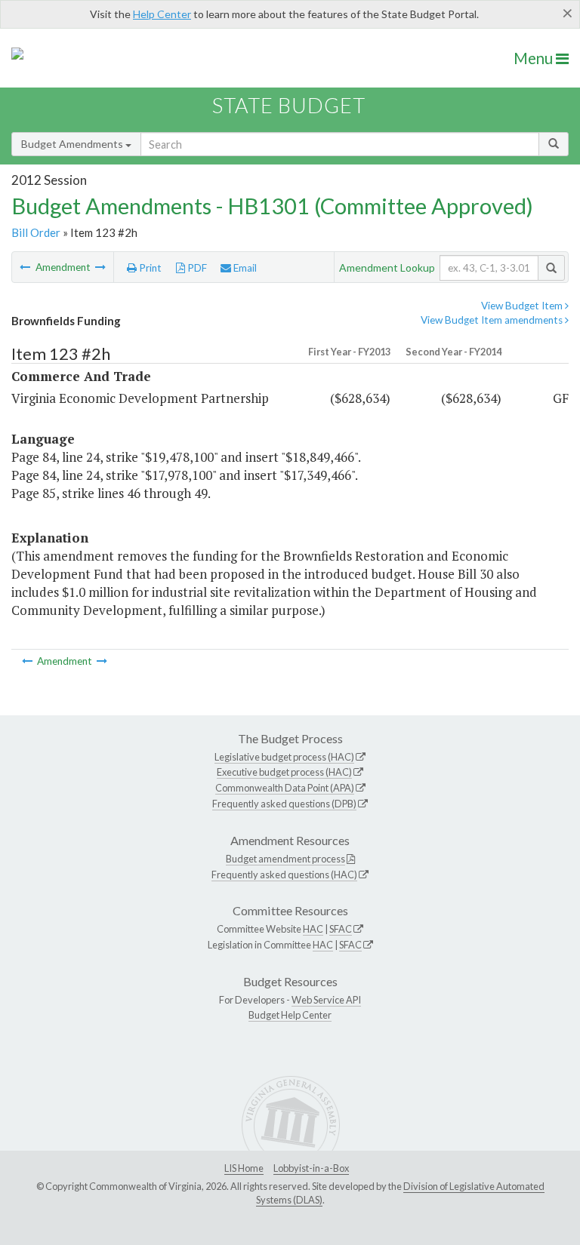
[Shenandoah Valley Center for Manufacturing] (26, 267)
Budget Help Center (290, 1015)
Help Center (162, 14)
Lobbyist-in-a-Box (311, 1168)
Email (244, 268)
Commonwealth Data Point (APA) (284, 788)
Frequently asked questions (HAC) (284, 874)
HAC (313, 929)
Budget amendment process (285, 859)
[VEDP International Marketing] (100, 267)
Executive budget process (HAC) (284, 772)
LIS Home (244, 1168)
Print (149, 268)
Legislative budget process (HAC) (284, 757)
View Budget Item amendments (493, 320)
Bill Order (35, 232)
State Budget (289, 105)
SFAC (340, 929)
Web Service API (326, 1000)
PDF (196, 268)
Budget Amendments (73, 143)
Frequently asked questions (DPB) (284, 804)
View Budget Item (523, 306)
